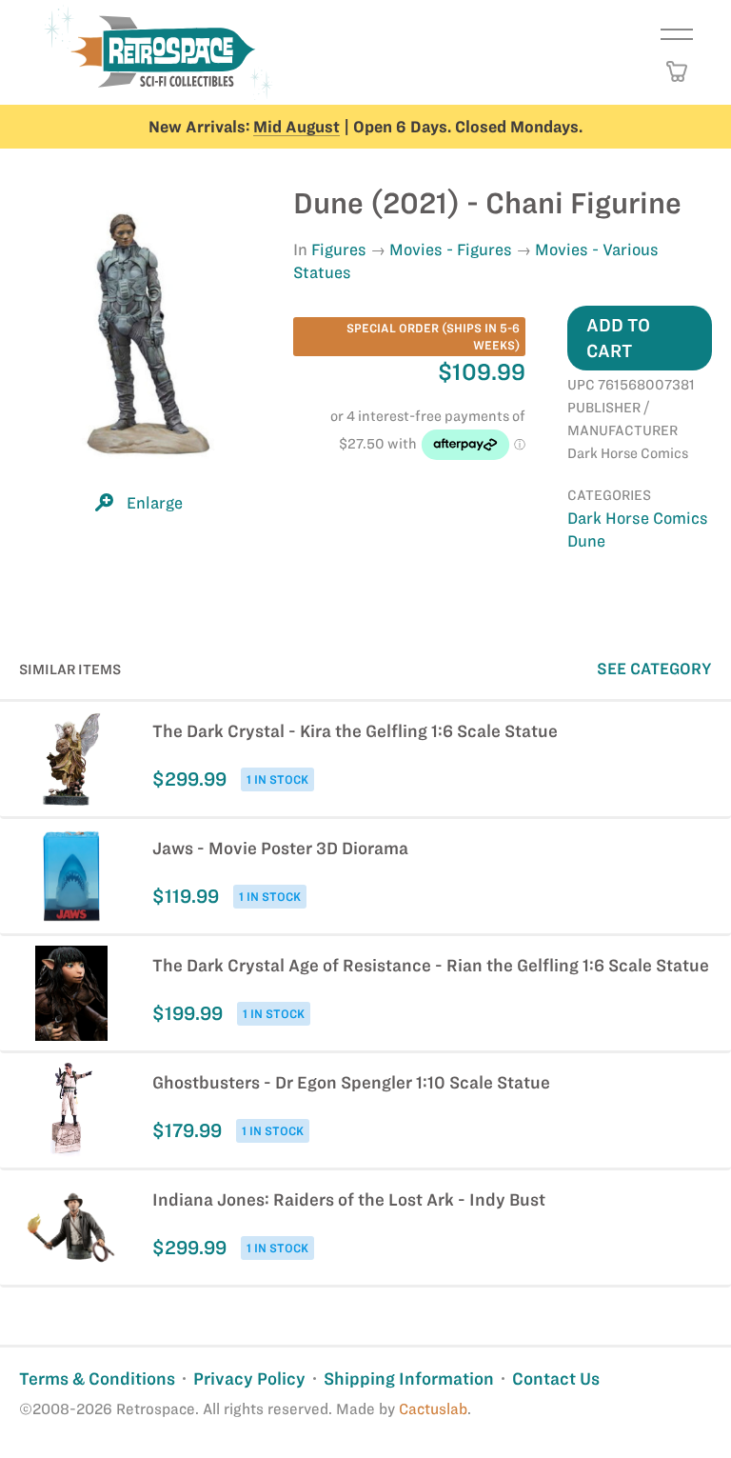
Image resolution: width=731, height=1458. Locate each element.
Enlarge (155, 502)
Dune (586, 540)
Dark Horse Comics (637, 518)
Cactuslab (433, 1409)
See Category (654, 668)
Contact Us (556, 1378)
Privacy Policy (249, 1378)
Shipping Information (409, 1378)
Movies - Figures (450, 249)
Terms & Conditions (97, 1378)
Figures (338, 249)
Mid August (296, 126)
